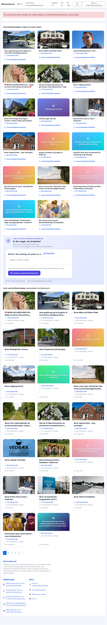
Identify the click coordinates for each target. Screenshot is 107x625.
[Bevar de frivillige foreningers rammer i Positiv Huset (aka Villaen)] (19, 114)
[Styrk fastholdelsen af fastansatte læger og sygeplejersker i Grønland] (19, 215)
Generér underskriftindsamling (25, 273)
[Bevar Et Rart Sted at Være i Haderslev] (88, 114)
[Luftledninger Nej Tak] (54, 113)
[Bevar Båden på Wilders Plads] (54, 45)
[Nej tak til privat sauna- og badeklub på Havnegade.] (19, 182)
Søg (68, 5)
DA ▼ (21, 4)
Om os (62, 4)
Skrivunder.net (8, 4)
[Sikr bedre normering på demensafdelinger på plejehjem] (54, 215)
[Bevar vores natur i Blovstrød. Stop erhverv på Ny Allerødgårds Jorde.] (54, 182)
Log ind (77, 4)
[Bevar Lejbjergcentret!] (88, 79)
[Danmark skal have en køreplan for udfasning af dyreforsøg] (88, 148)
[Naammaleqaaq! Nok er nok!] (88, 45)
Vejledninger (8, 579)
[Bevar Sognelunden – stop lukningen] (19, 146)
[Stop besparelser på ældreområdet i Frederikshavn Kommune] (88, 182)
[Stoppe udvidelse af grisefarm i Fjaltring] (54, 148)
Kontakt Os (54, 4)
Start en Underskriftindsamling (94, 4)
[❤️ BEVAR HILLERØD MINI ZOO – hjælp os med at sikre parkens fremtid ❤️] (19, 80)
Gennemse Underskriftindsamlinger (34, 4)
